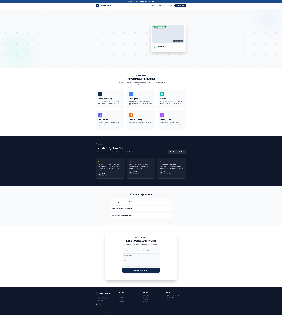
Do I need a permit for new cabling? (122, 202)
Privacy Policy (170, 312)
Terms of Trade (178, 312)
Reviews (169, 5)
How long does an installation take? (122, 215)
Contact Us (145, 299)
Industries (162, 5)
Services (153, 5)
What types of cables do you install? (122, 208)
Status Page (146, 295)
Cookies (184, 312)
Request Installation (104, 47)
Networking (122, 301)
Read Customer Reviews (127, 47)
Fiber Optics (122, 299)
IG (97, 304)
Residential (121, 295)
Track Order (146, 297)
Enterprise (121, 297)
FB (100, 304)
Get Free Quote (180, 5)
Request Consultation (141, 270)
